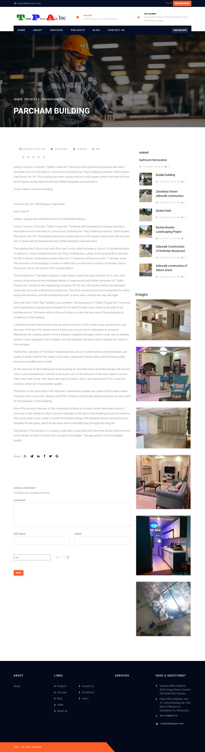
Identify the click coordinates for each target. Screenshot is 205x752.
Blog (96, 30)
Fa (167, 3)
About (37, 30)
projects (31, 99)
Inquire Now (182, 3)
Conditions (88, 692)
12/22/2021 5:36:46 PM (169, 217)
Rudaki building (165, 175)
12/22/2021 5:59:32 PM (169, 182)
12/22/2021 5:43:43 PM (169, 202)
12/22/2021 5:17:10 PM (169, 238)
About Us (62, 710)
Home (21, 30)
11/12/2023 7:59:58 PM (152, 167)
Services (56, 30)
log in (85, 698)
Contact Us (116, 30)
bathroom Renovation (153, 160)
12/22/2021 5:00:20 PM (169, 277)
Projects (78, 30)
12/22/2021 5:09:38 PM (169, 258)
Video (60, 704)
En (171, 3)
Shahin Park (163, 210)
